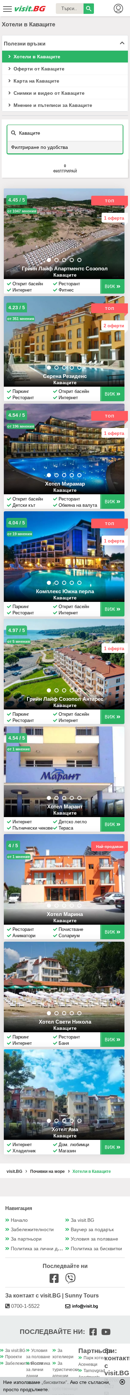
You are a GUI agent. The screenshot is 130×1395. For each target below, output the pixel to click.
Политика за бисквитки (96, 1248)
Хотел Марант (65, 806)
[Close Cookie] (122, 1382)
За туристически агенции (65, 1370)
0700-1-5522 (25, 1306)
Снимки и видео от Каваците (48, 93)
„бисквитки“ (54, 1382)
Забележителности (32, 1229)
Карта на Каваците (35, 81)
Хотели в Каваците (36, 56)
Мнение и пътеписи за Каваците (52, 105)
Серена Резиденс (65, 376)
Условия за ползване (94, 1239)
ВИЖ (110, 286)
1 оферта (114, 218)
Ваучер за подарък (92, 1229)
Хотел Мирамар (65, 484)
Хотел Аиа (65, 1129)
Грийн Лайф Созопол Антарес (65, 699)
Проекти (13, 1356)
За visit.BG (82, 1220)
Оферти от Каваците (38, 69)
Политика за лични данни (40, 1248)
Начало (19, 1220)
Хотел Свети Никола (65, 1022)
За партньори (26, 1239)
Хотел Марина (65, 914)
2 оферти (114, 325)
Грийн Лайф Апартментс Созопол (65, 268)
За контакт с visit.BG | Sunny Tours (52, 1296)
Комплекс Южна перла (65, 591)
